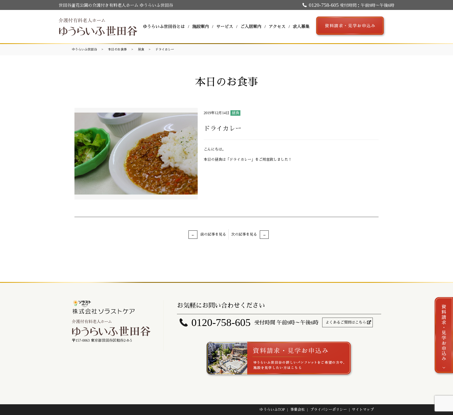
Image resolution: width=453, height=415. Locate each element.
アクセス (277, 26)
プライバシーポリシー (328, 410)
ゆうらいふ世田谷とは (164, 26)
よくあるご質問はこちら (346, 322)
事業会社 (297, 410)
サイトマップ (363, 410)
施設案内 (200, 26)
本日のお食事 (117, 49)
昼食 (141, 49)
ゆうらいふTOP (272, 410)
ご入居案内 (250, 26)
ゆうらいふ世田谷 (84, 49)
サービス (224, 26)
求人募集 (301, 26)
